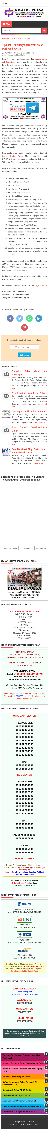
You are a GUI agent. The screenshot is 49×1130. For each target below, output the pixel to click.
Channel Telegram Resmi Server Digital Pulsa (23, 1063)
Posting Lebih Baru (10, 548)
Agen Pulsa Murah (8, 55)
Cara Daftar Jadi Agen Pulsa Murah (18, 1111)
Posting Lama (41, 548)
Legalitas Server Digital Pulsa (16, 1095)
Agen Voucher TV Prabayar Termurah (19, 1101)
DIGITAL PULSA (29, 1122)
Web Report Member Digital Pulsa (28, 393)
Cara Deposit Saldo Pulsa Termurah (29, 411)
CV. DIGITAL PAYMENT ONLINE (28, 1125)
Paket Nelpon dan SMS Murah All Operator (22, 1106)
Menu (7, 24)
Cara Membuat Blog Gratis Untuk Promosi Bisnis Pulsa (29, 451)
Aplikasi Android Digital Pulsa (16, 1077)
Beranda (27, 548)
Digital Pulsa (20, 55)
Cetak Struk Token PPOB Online (17, 1090)
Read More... (40, 422)
